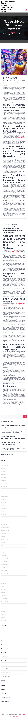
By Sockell (14, 77)
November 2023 (5, 567)
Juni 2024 (3, 546)
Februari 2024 (4, 558)
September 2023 (5, 574)
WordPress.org (5, 701)
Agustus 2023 (4, 577)
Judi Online (7, 78)
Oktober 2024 (4, 533)
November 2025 (5, 493)
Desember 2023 (5, 564)
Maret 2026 (4, 480)
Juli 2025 (3, 505)
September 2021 (5, 605)
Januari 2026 (4, 487)
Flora (2, 645)
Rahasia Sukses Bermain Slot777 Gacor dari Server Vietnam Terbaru (14, 83)
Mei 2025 (3, 511)
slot (11, 78)
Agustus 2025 (4, 502)
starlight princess (6, 672)
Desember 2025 (5, 490)
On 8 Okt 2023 (6, 224)
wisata (3, 680)
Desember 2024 (5, 527)
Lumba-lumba (5, 657)
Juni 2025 (3, 508)
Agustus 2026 (4, 465)
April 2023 (3, 589)
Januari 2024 (4, 561)
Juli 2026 (3, 468)
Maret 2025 (4, 518)
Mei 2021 (3, 614)
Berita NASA (4, 633)
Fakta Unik (4, 637)
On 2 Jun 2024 (6, 77)
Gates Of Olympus (6, 649)
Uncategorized (8, 226)
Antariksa (4, 629)
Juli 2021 (3, 611)
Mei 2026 (3, 474)
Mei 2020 (3, 617)
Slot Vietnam (21, 137)
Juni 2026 (3, 471)
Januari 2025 (4, 524)
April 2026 (3, 477)
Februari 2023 (4, 595)
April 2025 (3, 515)
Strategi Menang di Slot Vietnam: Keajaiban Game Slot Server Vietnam (13, 230)
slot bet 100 (4, 668)
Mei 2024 (3, 549)
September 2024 (5, 536)
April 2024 (3, 552)
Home (13, 32)
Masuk (3, 689)
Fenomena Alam (5, 641)
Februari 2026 (4, 483)
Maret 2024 (4, 555)
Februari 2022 (4, 602)
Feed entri (4, 693)
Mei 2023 (3, 586)
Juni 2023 (3, 583)
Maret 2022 (4, 598)
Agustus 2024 (4, 539)
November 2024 (5, 530)
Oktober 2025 (4, 496)
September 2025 (5, 499)
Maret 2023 (4, 592)
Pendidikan (4, 661)
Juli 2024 (3, 542)
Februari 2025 (4, 521)
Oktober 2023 (4, 570)
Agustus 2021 (4, 608)
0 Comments (18, 78)
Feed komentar (5, 697)
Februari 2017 (4, 620)
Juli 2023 (3, 580)
